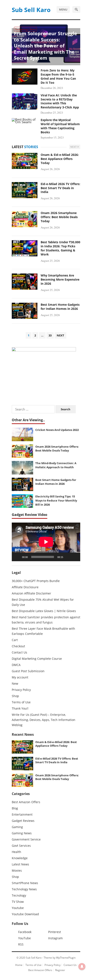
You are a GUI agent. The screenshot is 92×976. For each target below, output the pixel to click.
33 (50, 335)
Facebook (24, 932)
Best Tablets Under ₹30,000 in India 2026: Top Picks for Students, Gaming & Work (60, 248)
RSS (21, 944)
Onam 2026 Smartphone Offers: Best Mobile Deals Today (59, 217)
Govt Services (21, 846)
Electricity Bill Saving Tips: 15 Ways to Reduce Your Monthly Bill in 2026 (56, 500)
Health (16, 852)
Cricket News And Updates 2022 (57, 430)
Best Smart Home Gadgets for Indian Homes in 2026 (60, 307)
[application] (46, 542)
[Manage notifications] (82, 966)
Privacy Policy (21, 690)
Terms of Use (21, 702)
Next (74, 146)
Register (60, 970)
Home (18, 965)
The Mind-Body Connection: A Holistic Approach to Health (55, 465)
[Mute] (68, 557)
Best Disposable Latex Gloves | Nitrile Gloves (44, 611)
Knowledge (20, 858)
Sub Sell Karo (31, 10)
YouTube (24, 938)
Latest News (20, 864)
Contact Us (19, 652)
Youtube (18, 908)
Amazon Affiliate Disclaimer (31, 593)
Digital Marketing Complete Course (37, 659)
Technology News (25, 29)
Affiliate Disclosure (25, 587)
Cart (15, 640)
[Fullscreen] (75, 557)
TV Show (18, 902)
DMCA (16, 665)
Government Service (26, 839)
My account (20, 677)
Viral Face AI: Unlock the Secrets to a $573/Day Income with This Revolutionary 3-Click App (60, 101)
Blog (15, 808)
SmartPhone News (25, 883)
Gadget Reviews (23, 821)
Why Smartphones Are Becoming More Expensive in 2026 (60, 279)
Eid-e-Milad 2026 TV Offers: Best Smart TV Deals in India (60, 188)
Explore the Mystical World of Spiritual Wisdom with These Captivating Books (60, 126)
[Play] (17, 557)
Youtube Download (25, 914)
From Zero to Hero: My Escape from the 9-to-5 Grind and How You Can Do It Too (58, 76)
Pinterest (54, 932)
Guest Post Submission (28, 671)
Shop (15, 696)
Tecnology (19, 895)
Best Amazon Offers (26, 802)
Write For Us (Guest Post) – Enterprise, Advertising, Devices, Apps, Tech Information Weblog (43, 720)
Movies (17, 870)
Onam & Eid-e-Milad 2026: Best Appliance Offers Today (60, 159)
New (15, 683)
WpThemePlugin (66, 957)
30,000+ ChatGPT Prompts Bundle (36, 581)
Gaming (17, 827)
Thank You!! (20, 708)
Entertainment (22, 814)
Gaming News (22, 833)
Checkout (18, 646)
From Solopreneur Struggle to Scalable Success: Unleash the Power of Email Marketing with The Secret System (45, 45)
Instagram (55, 938)
